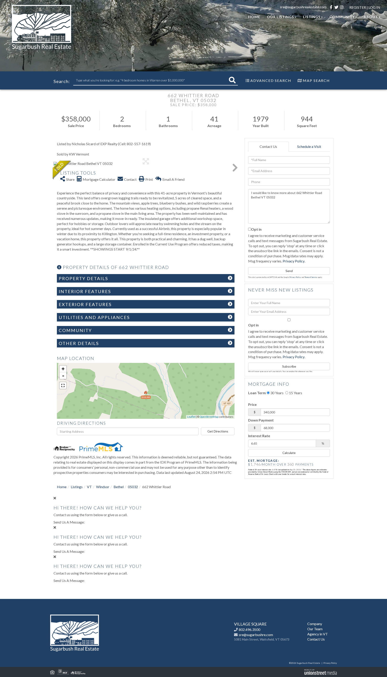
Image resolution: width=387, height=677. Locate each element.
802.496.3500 (249, 629)
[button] (232, 80)
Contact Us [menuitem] (316, 639)
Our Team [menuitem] (314, 629)
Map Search (316, 80)
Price (252, 404)
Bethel (119, 487)
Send (289, 271)
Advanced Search (270, 80)
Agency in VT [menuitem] (317, 634)
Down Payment (261, 420)
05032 (133, 487)
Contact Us (268, 146)
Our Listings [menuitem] (280, 17)
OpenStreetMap (209, 416)
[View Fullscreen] (63, 385)
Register (357, 7)
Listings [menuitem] (311, 17)
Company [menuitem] (314, 624)
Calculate (289, 453)
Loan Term (257, 393)
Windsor (102, 487)
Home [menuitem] (254, 17)
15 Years (295, 393)
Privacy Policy (294, 261)
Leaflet (191, 416)
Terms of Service (311, 277)
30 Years (277, 393)
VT (89, 487)
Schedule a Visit (309, 146)
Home (62, 487)
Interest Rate (259, 436)
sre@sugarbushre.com (256, 634)
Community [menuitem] (342, 17)
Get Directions (217, 431)
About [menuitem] (371, 17)
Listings (77, 487)
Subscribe (289, 366)
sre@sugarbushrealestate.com (303, 7)
